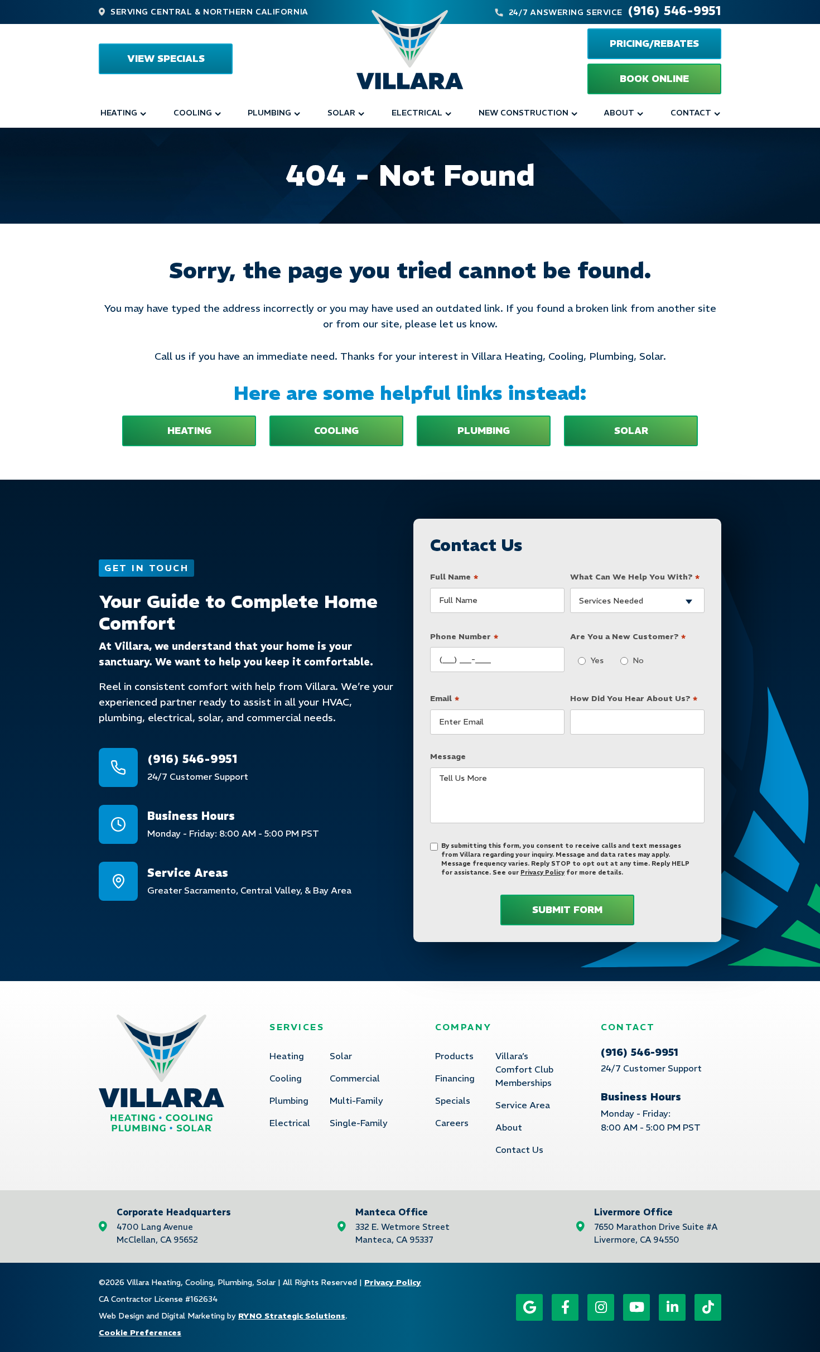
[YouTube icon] (636, 1307)
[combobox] (637, 600)
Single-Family (359, 1122)
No (635, 660)
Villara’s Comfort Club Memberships (524, 1069)
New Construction (523, 113)
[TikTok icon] (707, 1307)
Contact (691, 113)
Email (444, 699)
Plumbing (269, 113)
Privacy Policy (542, 872)
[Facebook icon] (565, 1307)
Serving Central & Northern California (209, 12)
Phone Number (464, 637)
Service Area (522, 1104)
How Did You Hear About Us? (634, 699)
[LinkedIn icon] (672, 1307)
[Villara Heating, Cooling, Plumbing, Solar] (410, 49)
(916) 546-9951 (674, 10)
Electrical (417, 113)
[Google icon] (529, 1307)
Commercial (355, 1078)
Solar (341, 113)
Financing (455, 1078)
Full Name (454, 577)
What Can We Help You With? (635, 577)
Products (454, 1055)
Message (448, 756)
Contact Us (519, 1149)
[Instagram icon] (600, 1307)
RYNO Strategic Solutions (291, 1316)
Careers (452, 1122)
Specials (452, 1100)
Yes (594, 660)
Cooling (192, 113)
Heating (118, 113)
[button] (654, 79)
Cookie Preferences (140, 1332)
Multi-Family (356, 1100)
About (619, 113)
